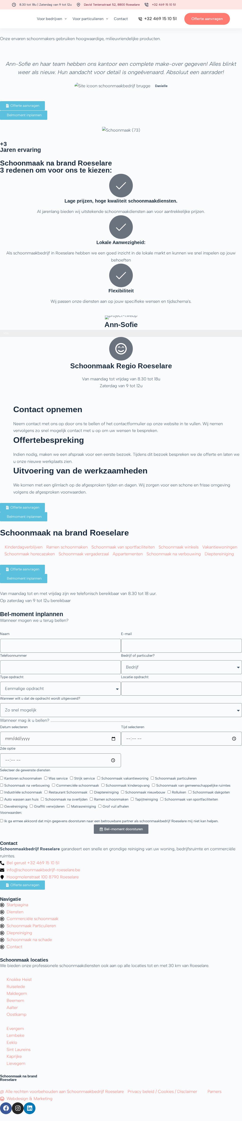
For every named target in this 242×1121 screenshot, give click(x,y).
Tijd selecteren (132, 727)
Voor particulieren (88, 19)
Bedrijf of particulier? (138, 655)
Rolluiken (179, 792)
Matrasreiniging (83, 806)
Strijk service (84, 778)
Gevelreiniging (15, 806)
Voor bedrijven (49, 19)
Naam (4, 634)
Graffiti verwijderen (49, 806)
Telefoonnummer (13, 655)
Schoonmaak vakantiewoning (124, 778)
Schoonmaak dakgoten (211, 792)
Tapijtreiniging (146, 799)
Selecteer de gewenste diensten (25, 770)
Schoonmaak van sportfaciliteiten (191, 799)
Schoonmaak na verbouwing (27, 785)
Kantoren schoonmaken (23, 778)
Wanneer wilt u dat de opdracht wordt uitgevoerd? (40, 698)
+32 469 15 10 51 (164, 4)
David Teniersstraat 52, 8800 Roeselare (112, 4)
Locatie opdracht (134, 677)
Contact (121, 19)
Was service (58, 778)
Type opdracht (11, 677)
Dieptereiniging (106, 792)
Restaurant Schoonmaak (68, 792)
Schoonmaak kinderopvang (128, 785)
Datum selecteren (14, 727)
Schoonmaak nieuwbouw (145, 792)
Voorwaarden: (11, 812)
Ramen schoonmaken (111, 799)
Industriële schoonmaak (23, 792)
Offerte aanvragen (207, 19)
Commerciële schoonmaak (77, 785)
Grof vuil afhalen (116, 806)
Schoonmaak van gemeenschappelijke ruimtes (193, 785)
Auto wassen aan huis (21, 799)
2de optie (7, 748)
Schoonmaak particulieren (176, 778)
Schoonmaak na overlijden (66, 799)
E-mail (126, 634)
